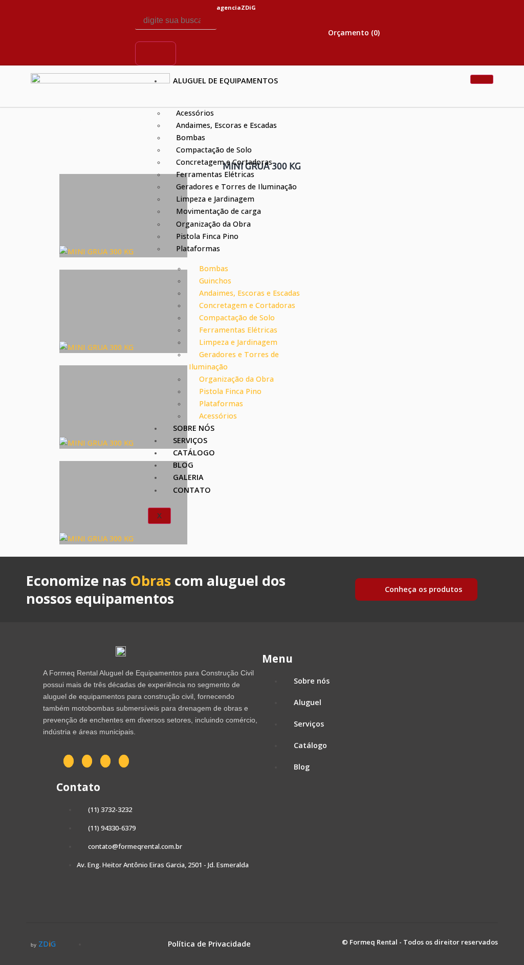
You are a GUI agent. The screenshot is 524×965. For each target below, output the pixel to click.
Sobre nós (193, 428)
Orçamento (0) (353, 32)
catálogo (194, 452)
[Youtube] (100, 45)
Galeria (188, 477)
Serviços (190, 440)
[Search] (155, 53)
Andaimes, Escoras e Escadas (226, 125)
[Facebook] (68, 761)
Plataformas (198, 248)
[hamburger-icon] (481, 79)
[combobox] (175, 21)
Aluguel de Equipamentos (225, 80)
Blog (183, 465)
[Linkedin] (66, 45)
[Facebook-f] (66, 16)
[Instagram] (100, 16)
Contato (192, 490)
